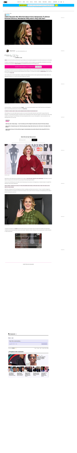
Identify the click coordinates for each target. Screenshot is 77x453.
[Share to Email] (17, 55)
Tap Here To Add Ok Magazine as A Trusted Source (24, 66)
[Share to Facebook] (8, 55)
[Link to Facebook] (59, 2)
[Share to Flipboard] (14, 55)
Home (6, 13)
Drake (16, 228)
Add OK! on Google (19, 57)
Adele (10, 13)
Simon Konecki (17, 63)
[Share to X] (11, 55)
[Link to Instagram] (61, 2)
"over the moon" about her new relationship (35, 178)
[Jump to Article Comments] (5, 55)
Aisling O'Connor (12, 50)
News (8, 13)
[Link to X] (63, 2)
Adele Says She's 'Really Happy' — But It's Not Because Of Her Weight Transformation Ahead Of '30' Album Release (27, 123)
